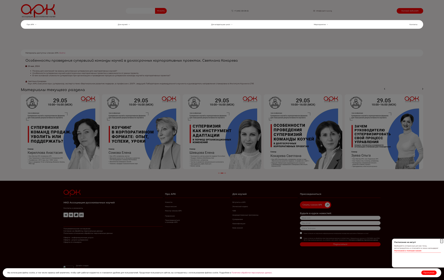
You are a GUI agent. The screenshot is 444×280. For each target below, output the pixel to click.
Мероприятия (320, 24)
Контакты (413, 24)
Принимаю (429, 273)
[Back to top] (440, 264)
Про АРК (30, 24)
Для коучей (123, 24)
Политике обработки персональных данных (252, 272)
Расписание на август (405, 242)
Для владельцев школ (220, 24)
